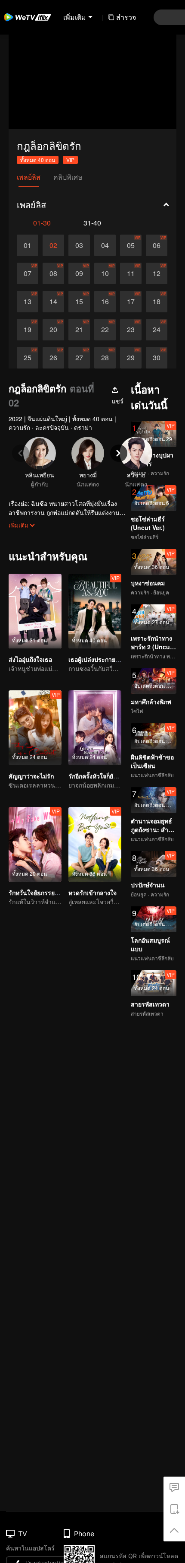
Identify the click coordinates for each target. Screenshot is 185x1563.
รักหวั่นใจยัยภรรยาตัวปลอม (44, 892)
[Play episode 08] (53, 273)
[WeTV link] (28, 17)
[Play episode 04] (105, 245)
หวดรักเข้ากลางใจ (92, 892)
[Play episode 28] (105, 358)
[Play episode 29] (131, 358)
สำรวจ (126, 17)
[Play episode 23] (131, 329)
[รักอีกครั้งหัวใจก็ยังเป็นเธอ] (94, 727)
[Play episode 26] (53, 358)
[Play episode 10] (105, 273)
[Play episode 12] (156, 273)
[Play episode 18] (156, 301)
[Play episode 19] (27, 329)
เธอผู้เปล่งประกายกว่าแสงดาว (107, 659)
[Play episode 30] (156, 358)
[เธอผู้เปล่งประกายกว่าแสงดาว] (94, 611)
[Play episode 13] (27, 301)
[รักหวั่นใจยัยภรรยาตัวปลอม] (35, 844)
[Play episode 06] (156, 245)
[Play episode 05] (131, 245)
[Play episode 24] (156, 329)
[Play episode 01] (27, 245)
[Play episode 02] (53, 245)
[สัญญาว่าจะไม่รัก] (35, 727)
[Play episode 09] (79, 273)
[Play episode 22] (105, 329)
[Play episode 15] (79, 301)
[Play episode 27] (79, 358)
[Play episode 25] (27, 358)
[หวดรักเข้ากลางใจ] (94, 844)
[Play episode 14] (53, 301)
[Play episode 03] (79, 245)
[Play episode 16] (105, 301)
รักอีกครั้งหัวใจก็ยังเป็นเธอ (102, 776)
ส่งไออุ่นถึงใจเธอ (30, 659)
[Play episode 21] (79, 329)
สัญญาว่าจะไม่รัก (31, 776)
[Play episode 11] (131, 273)
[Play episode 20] (53, 329)
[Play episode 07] (27, 273)
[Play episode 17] (131, 301)
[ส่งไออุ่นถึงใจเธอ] (35, 611)
